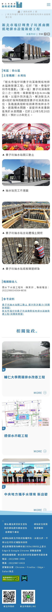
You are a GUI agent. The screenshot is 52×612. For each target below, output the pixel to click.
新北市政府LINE (28, 606)
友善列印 (30, 34)
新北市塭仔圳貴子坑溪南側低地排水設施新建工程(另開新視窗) (26, 312)
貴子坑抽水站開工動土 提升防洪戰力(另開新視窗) (26, 306)
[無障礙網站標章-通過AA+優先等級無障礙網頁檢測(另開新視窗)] (10, 578)
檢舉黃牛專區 (12, 532)
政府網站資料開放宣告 (15, 527)
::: (2, 14)
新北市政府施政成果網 (12, 5)
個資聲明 (38, 527)
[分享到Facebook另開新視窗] (45, 34)
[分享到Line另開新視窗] (48, 34)
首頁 (18, 11)
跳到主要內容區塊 (13, 2)
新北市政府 (9, 606)
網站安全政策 (41, 524)
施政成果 (27, 11)
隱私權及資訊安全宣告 (15, 524)
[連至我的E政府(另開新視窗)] (24, 578)
